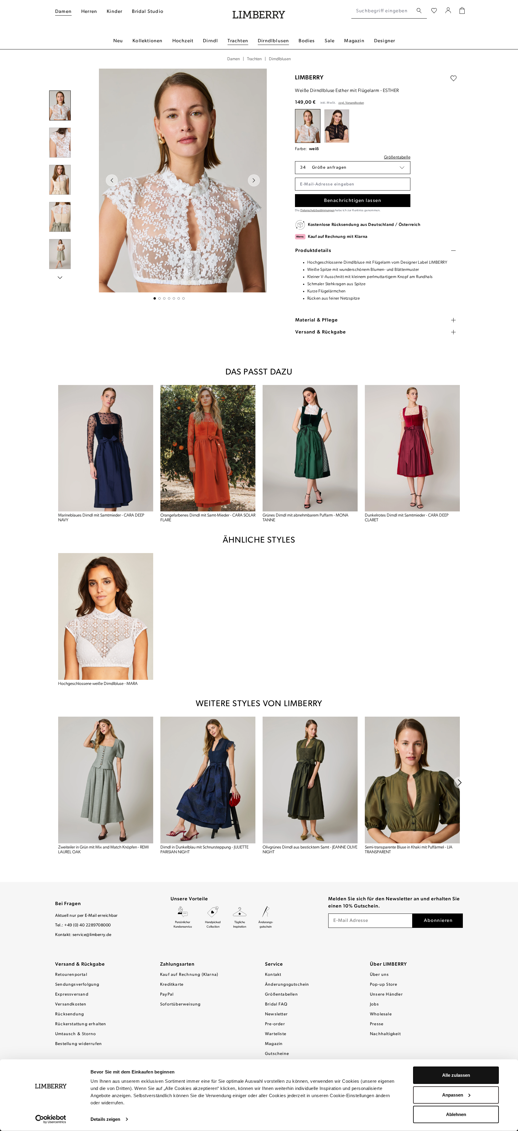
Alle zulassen (456, 1075)
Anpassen (452, 1094)
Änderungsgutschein (287, 984)
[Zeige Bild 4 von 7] (169, 298)
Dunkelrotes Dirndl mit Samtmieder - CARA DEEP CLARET (406, 518)
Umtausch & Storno (75, 1034)
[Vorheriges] (112, 180)
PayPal (167, 994)
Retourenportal (71, 975)
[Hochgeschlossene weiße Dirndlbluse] (105, 616)
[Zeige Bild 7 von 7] (183, 298)
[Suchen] (419, 10)
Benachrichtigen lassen (352, 200)
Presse (376, 1024)
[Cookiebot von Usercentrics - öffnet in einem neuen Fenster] (51, 1119)
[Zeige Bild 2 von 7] (159, 298)
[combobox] (382, 11)
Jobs (374, 1004)
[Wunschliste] (434, 11)
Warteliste (275, 1034)
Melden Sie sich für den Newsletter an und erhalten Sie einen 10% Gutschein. (394, 903)
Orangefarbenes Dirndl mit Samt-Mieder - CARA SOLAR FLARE (207, 518)
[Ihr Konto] (448, 11)
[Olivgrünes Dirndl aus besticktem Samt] (310, 780)
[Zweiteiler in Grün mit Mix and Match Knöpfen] (105, 780)
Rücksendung (69, 1014)
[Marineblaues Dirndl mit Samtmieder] (105, 448)
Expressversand (71, 994)
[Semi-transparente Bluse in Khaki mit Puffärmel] (412, 780)
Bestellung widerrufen (78, 1044)
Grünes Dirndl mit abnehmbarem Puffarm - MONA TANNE (305, 518)
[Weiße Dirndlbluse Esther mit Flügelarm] (307, 126)
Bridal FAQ (276, 1004)
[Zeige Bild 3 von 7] (164, 298)
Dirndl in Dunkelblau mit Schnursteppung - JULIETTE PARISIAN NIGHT (204, 849)
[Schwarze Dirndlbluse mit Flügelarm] (336, 126)
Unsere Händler (386, 994)
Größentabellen (281, 994)
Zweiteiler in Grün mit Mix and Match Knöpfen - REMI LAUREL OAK (103, 849)
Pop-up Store (383, 984)
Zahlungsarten (177, 964)
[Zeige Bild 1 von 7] (154, 298)
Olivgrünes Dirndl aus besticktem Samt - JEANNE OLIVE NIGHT (310, 849)
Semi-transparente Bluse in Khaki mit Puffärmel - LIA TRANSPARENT (408, 849)
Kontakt (273, 975)
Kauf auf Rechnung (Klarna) (189, 975)
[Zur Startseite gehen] (259, 11)
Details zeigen (105, 1119)
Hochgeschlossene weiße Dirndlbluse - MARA (98, 684)
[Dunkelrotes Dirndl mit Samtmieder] (412, 448)
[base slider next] (460, 783)
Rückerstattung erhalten (80, 1024)
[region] (169, 184)
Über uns (379, 975)
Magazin (274, 1044)
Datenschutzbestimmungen (317, 210)
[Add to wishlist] (453, 78)
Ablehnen (456, 1114)
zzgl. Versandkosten (351, 103)
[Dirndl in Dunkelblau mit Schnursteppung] (207, 780)
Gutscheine (277, 1054)
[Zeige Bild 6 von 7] (178, 298)
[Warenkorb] (462, 11)
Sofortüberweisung (180, 1004)
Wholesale (381, 1014)
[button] (352, 167)
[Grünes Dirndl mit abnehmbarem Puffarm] (310, 448)
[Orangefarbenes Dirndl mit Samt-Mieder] (207, 448)
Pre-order (275, 1024)
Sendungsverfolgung (77, 984)
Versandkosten (71, 1004)
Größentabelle (397, 157)
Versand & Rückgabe (80, 964)
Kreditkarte (171, 984)
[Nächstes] (254, 180)
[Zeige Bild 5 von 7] (174, 298)
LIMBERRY (309, 78)
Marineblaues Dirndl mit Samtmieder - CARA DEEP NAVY (101, 518)
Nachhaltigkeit (385, 1034)
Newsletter (276, 1014)
